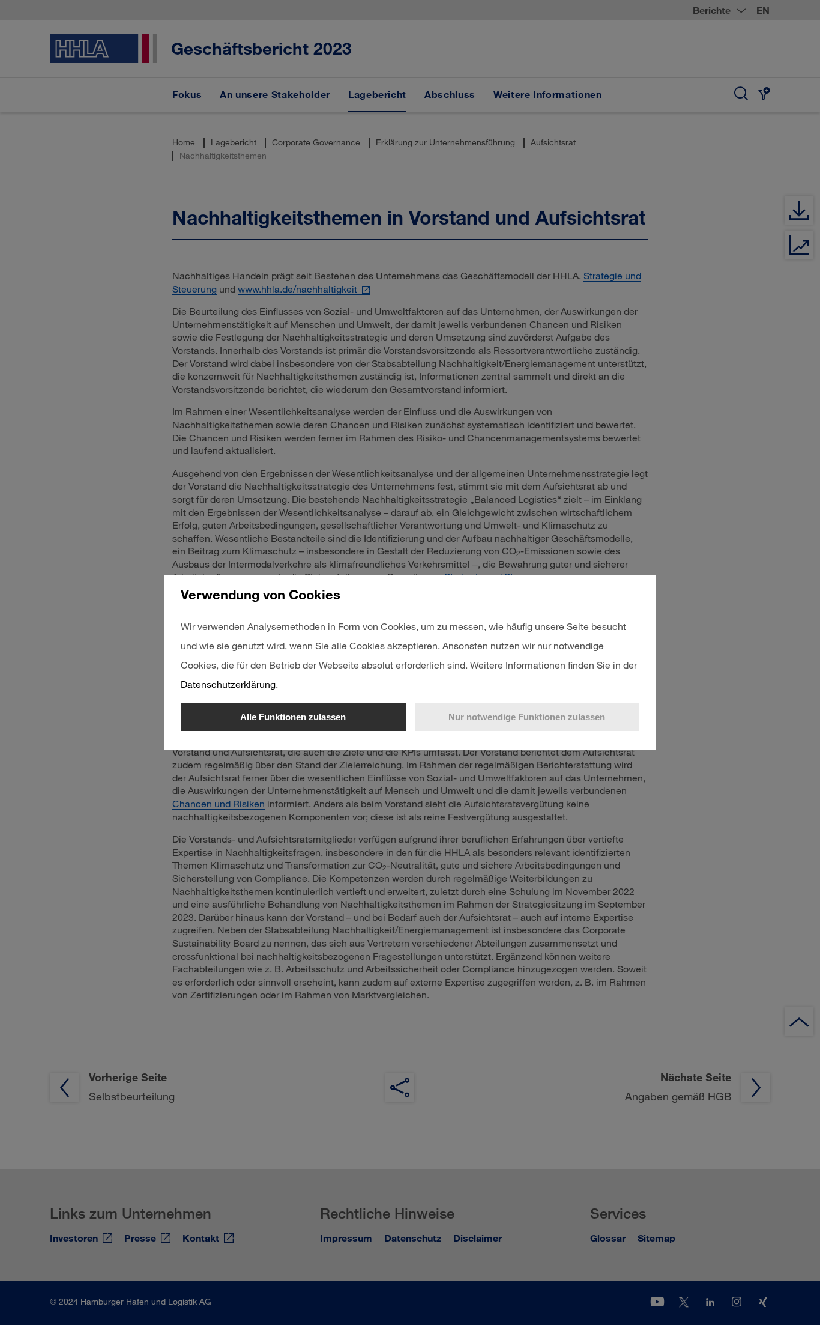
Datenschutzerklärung (228, 684)
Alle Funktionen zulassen (293, 717)
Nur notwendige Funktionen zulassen (526, 717)
